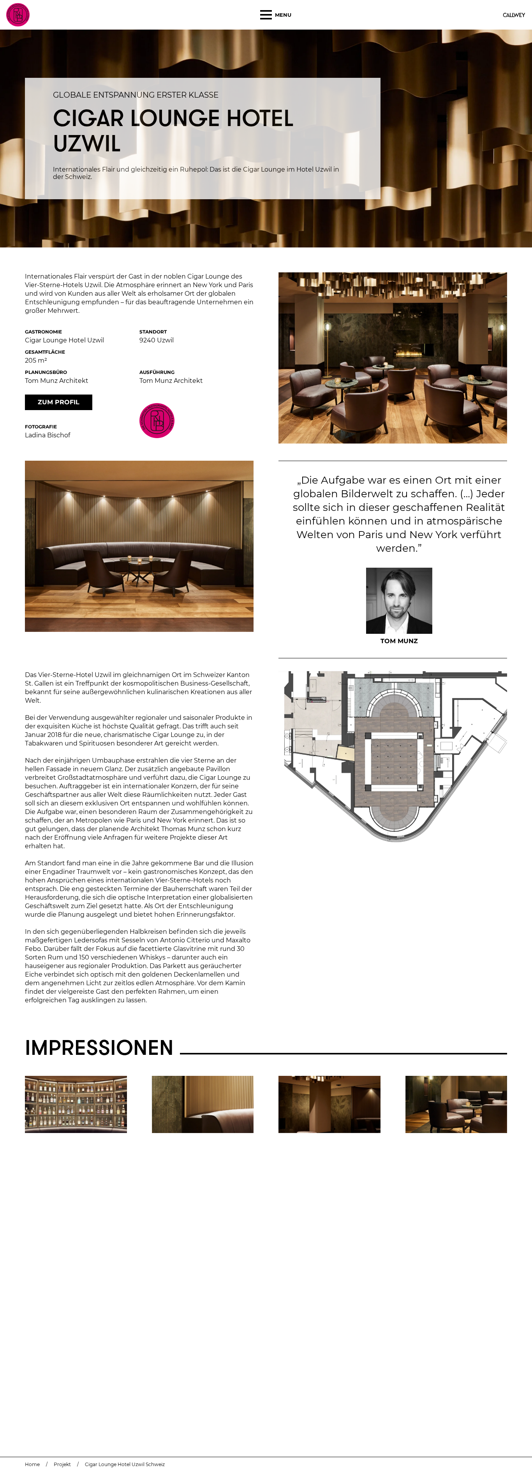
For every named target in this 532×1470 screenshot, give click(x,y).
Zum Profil (58, 402)
